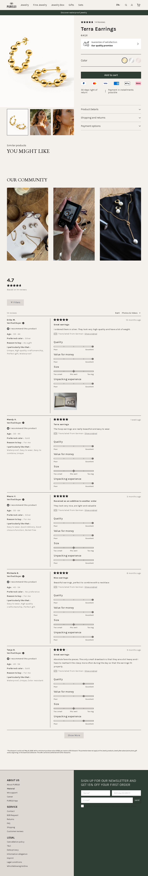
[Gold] (124, 60)
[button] (93, 22)
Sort (117, 313)
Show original (91, 334)
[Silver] (131, 60)
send (137, 800)
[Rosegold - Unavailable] (138, 60)
